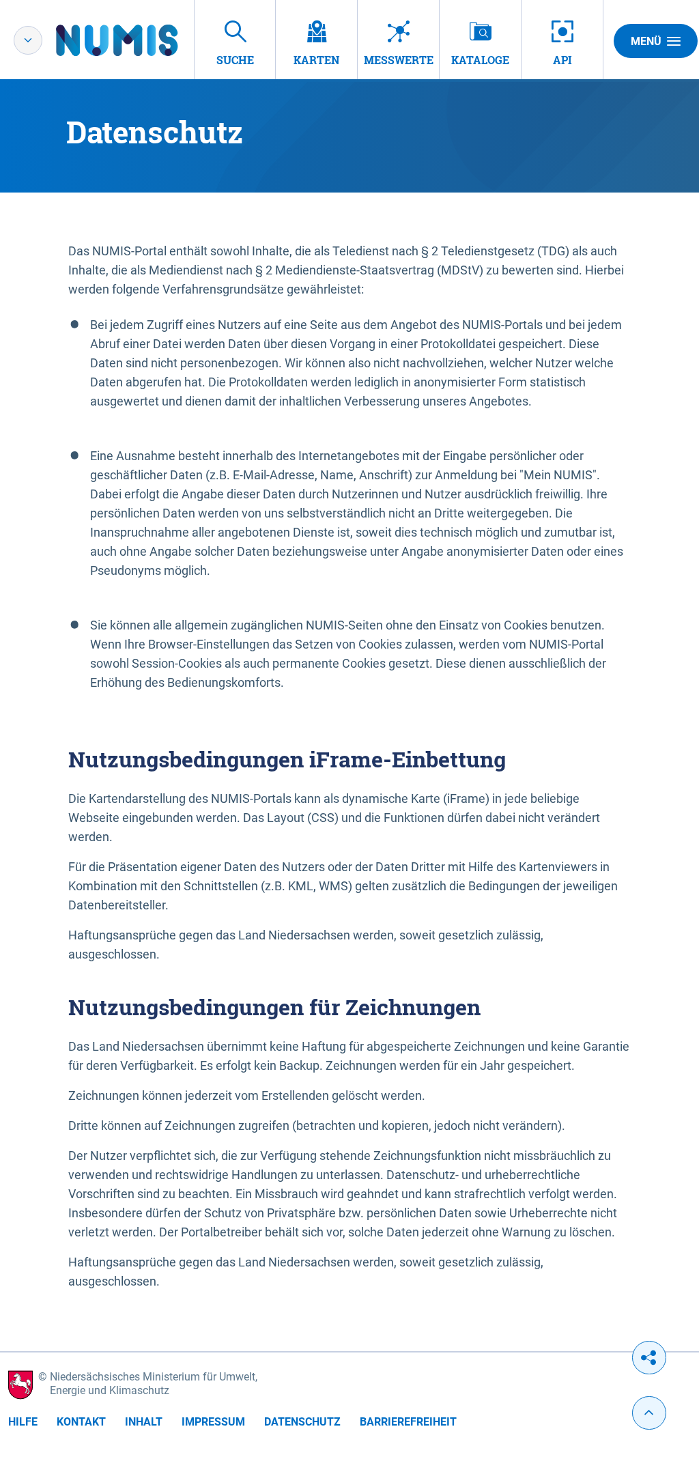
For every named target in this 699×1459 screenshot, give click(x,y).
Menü (646, 41)
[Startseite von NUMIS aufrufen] (137, 40)
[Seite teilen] (649, 1357)
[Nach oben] (649, 1413)
